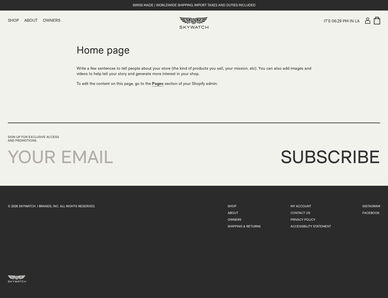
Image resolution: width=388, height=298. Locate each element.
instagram (371, 206)
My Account (301, 206)
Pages (157, 84)
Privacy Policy (303, 220)
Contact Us (300, 213)
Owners (234, 220)
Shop (232, 206)
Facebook (370, 213)
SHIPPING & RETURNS (244, 226)
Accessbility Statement (311, 226)
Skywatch (27, 206)
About (233, 213)
